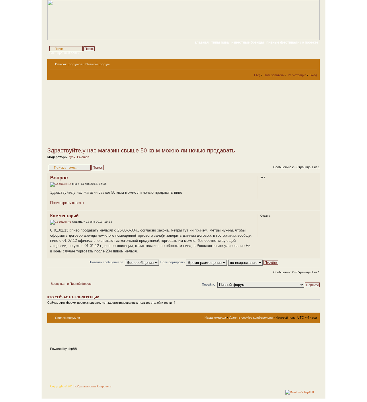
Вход (313, 75)
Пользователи (274, 75)
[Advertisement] (99, 113)
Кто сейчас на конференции (73, 297)
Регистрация (297, 75)
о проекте (310, 42)
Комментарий (64, 215)
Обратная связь (85, 386)
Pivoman (83, 157)
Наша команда (215, 317)
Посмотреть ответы (67, 203)
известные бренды (248, 42)
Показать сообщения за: (107, 262)
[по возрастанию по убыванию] (253, 262)
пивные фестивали (283, 42)
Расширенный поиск (64, 53)
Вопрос (59, 178)
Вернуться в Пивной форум (71, 283)
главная (202, 42)
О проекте (104, 386)
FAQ (257, 75)
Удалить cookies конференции (251, 317)
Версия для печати (304, 63)
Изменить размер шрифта (313, 63)
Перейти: (208, 284)
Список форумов (69, 64)
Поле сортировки (173, 262)
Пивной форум (97, 64)
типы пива (220, 42)
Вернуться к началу (315, 207)
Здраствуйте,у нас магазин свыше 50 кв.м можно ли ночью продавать (141, 150)
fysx (72, 157)
